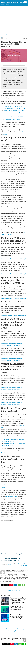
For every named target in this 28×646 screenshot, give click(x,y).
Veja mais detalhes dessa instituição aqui (13, 315)
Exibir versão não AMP (21, 642)
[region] (14, 20)
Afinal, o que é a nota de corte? (13, 106)
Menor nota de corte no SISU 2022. (14, 108)
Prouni (5, 134)
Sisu (23, 132)
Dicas (10, 34)
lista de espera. (18, 229)
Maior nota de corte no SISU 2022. (14, 110)
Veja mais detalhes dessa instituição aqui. (13, 259)
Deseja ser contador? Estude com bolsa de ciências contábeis (16, 607)
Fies (2, 427)
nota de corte (23, 565)
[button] (3, 585)
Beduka (3, 453)
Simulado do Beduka (11, 496)
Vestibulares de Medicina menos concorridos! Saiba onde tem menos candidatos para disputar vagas (18, 600)
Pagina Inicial (4, 34)
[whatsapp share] (20, 585)
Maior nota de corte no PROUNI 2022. (15, 117)
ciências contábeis (22, 564)
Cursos (14, 34)
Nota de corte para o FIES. (12, 119)
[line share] (23, 585)
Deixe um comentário (14, 590)
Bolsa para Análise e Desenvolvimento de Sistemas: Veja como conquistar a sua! (16, 617)
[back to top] (25, 640)
